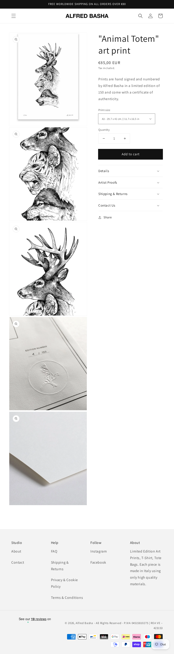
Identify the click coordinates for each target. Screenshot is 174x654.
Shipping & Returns (60, 565)
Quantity (104, 130)
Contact (17, 562)
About (16, 551)
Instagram (98, 551)
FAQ (54, 551)
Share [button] (108, 217)
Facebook (98, 562)
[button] (14, 16)
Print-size (104, 110)
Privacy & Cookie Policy (64, 583)
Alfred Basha (84, 623)
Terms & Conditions (67, 597)
